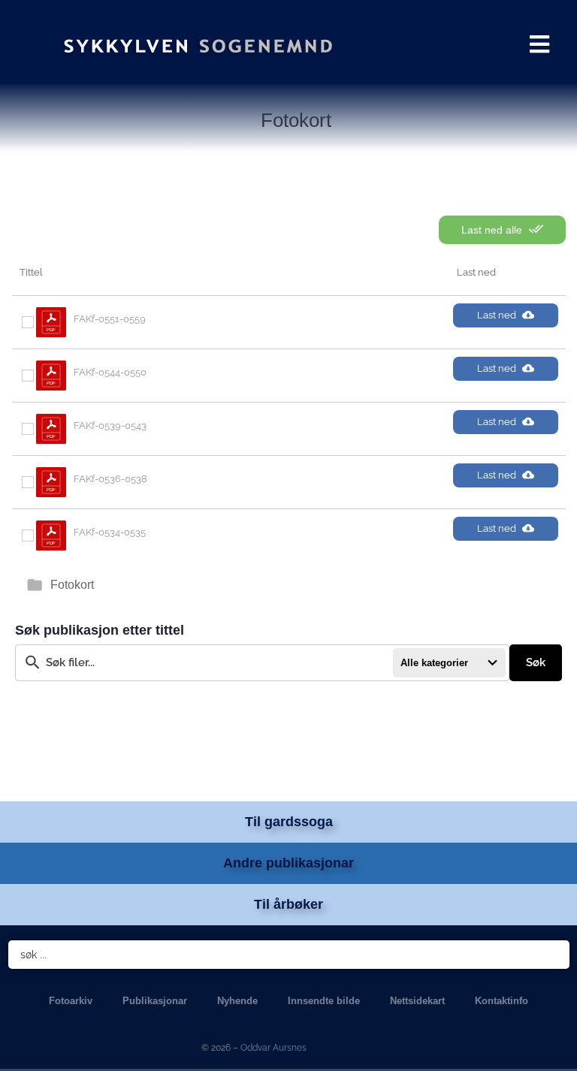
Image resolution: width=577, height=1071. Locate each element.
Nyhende (237, 1000)
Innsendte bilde (324, 1000)
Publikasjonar (154, 1000)
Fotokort (72, 584)
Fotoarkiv (70, 1000)
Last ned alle (493, 230)
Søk (535, 662)
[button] (539, 44)
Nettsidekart (417, 1000)
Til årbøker (288, 904)
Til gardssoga (289, 821)
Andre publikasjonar (288, 862)
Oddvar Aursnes (273, 1047)
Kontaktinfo (501, 1000)
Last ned (496, 315)
